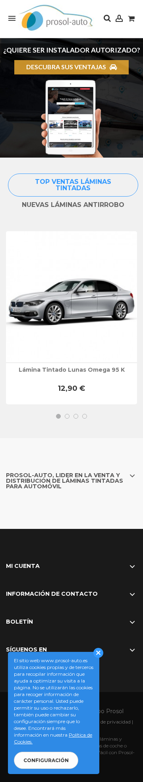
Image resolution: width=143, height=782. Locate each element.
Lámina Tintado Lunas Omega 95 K (72, 369)
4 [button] (84, 416)
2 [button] (67, 416)
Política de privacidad (106, 722)
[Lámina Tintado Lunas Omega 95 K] (71, 297)
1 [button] (58, 416)
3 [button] (75, 416)
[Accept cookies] (98, 653)
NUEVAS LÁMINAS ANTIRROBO (73, 205)
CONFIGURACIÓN (46, 760)
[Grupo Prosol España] (57, 18)
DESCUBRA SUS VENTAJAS (68, 66)
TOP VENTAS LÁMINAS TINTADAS (73, 185)
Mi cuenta (23, 565)
